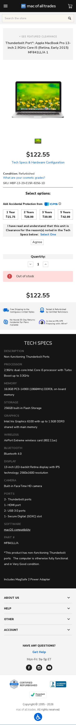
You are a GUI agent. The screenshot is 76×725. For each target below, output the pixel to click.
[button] (38, 717)
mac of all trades (26, 709)
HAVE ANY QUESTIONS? (39, 646)
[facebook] (29, 668)
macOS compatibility (17, 530)
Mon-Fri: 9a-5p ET (39, 659)
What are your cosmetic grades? (24, 178)
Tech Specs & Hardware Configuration (38, 162)
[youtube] (49, 668)
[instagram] (39, 668)
